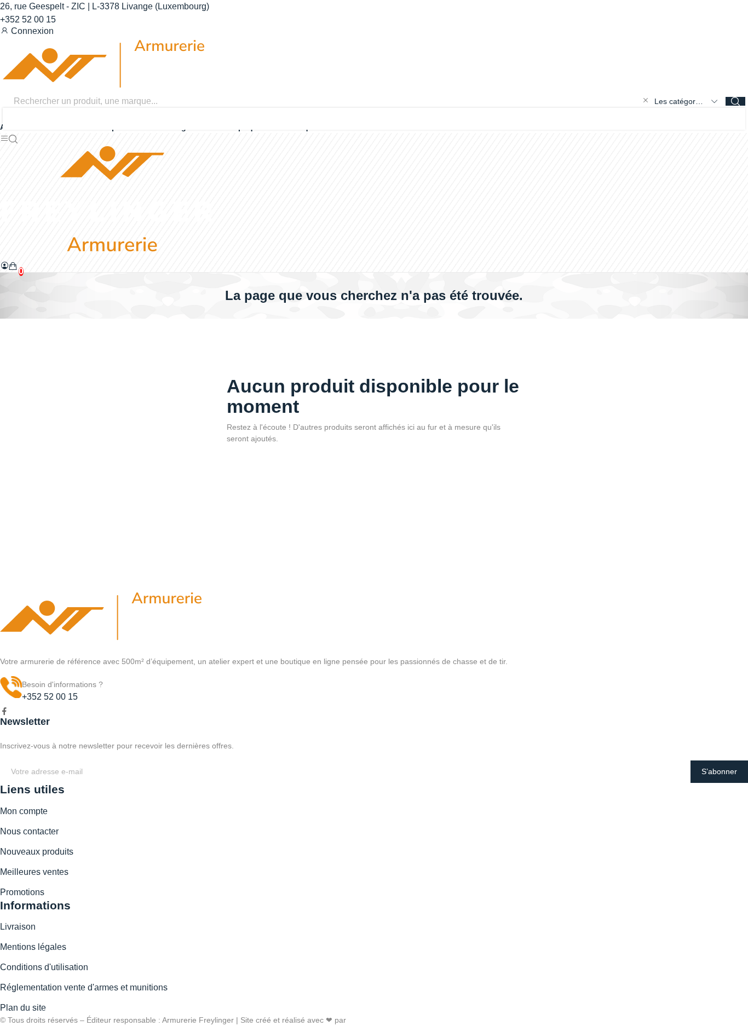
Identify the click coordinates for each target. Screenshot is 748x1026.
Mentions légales (33, 947)
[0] (13, 266)
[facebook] (4, 712)
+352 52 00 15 (28, 19)
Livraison (18, 926)
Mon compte (24, 811)
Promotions (22, 892)
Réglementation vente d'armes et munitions (84, 987)
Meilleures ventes (34, 872)
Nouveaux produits (36, 851)
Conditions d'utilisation (44, 967)
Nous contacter (29, 831)
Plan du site (23, 1007)
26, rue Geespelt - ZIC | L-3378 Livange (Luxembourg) (104, 6)
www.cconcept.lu (377, 1020)
